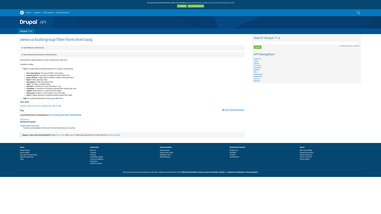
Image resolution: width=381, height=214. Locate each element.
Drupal (221, 172)
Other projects (48, 12)
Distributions (234, 157)
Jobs (22, 159)
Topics (256, 61)
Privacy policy (305, 159)
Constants (257, 67)
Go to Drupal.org (22, 13)
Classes (256, 63)
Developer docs (165, 155)
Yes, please (182, 6)
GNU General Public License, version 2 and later (200, 172)
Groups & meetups (96, 159)
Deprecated (258, 76)
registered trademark (235, 172)
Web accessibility (306, 150)
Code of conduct (96, 163)
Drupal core (234, 150)
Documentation (166, 147)
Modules (233, 152)
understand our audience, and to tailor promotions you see (212, 3)
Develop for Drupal (62, 12)
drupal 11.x (26, 31)
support (72, 135)
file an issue (60, 135)
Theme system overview (29, 126)
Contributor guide (96, 157)
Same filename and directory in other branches (40, 54)
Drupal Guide (164, 150)
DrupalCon (94, 161)
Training (93, 152)
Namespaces (258, 74)
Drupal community (113, 135)
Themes (233, 155)
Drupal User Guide (166, 152)
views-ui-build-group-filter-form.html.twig (64, 115)
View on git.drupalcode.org (234, 110)
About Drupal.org (306, 155)
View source (24, 119)
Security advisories (27, 157)
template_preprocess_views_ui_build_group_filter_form (40, 106)
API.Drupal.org (165, 157)
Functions (257, 65)
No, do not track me (196, 6)
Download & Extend (237, 147)
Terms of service (306, 157)
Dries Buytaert (252, 172)
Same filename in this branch (33, 48)
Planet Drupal (25, 150)
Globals (256, 70)
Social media (24, 152)
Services (257, 78)
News (22, 147)
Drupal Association (307, 152)
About (302, 147)
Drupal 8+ (37, 12)
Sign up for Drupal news (28, 155)
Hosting (93, 155)
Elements (257, 81)
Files (255, 72)
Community (94, 147)
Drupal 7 (29, 12)
